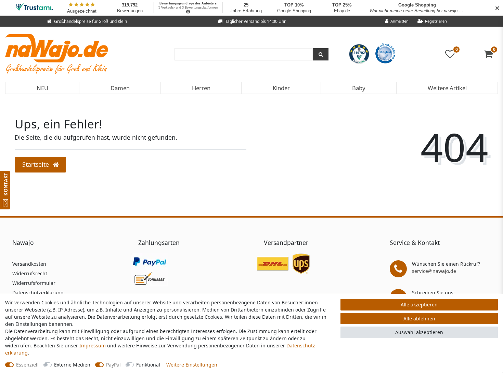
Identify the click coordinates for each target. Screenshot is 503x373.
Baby (358, 88)
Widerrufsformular (33, 283)
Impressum (92, 345)
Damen (120, 88)
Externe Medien (72, 364)
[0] (491, 55)
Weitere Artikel (447, 88)
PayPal (113, 364)
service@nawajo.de (434, 271)
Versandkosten (29, 264)
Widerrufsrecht (29, 273)
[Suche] (320, 54)
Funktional (148, 364)
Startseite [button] (36, 164)
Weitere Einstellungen (191, 364)
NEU (42, 88)
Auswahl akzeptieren (419, 332)
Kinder (281, 88)
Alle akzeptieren (419, 304)
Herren (201, 88)
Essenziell (27, 364)
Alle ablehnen (419, 318)
